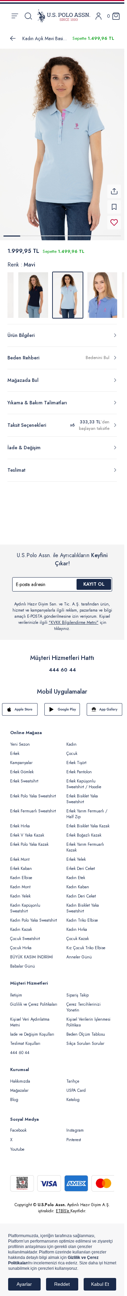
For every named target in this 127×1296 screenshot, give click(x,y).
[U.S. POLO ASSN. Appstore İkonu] (20, 705)
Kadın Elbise (21, 874)
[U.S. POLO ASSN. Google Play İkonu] (62, 705)
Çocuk (71, 749)
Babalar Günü (22, 962)
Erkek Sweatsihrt (24, 777)
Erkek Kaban (21, 864)
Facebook (18, 1126)
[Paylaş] (114, 187)
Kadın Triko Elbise (82, 916)
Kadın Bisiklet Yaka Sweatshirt (82, 904)
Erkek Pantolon (79, 768)
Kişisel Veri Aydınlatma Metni (29, 1018)
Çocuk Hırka (20, 944)
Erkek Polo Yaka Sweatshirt (33, 792)
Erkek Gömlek (22, 768)
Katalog (73, 1095)
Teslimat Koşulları (25, 1039)
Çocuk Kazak (77, 935)
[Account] (99, 16)
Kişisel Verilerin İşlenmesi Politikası (88, 1018)
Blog (14, 1095)
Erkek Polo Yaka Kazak (29, 840)
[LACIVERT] (33, 291)
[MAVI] (102, 291)
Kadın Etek (75, 874)
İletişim (16, 991)
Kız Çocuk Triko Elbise (85, 944)
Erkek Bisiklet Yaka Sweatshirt (82, 795)
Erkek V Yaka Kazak (27, 831)
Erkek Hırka (20, 822)
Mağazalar (19, 1086)
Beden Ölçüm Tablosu (85, 1030)
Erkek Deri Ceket (80, 864)
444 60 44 (62, 665)
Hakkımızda (20, 1077)
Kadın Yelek (20, 892)
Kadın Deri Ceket (81, 892)
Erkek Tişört (76, 759)
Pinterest (73, 1136)
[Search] (28, 16)
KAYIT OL (94, 580)
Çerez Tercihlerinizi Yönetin (83, 1003)
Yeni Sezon (20, 740)
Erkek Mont (19, 855)
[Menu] (14, 16)
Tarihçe (72, 1077)
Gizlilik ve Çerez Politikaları (33, 1000)
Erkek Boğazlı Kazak (83, 831)
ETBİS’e (63, 1207)
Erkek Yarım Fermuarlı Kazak (85, 843)
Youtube (17, 1145)
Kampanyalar (21, 759)
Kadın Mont (20, 883)
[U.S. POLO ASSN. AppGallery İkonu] (104, 705)
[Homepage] (63, 16)
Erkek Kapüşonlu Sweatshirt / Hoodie (83, 780)
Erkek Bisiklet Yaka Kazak (87, 822)
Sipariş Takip (77, 991)
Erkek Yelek (76, 855)
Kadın (71, 740)
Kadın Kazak (21, 925)
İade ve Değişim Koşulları (32, 1030)
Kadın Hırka (76, 925)
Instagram (75, 1126)
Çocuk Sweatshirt (25, 935)
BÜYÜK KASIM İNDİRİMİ (31, 953)
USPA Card (76, 1086)
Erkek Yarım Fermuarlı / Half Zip (86, 810)
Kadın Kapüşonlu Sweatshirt (25, 904)
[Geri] (12, 38)
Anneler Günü (79, 953)
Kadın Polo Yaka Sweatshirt (33, 916)
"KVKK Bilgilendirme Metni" (74, 618)
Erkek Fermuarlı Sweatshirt (33, 807)
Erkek (14, 749)
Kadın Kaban (77, 883)
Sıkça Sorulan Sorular (85, 1039)
